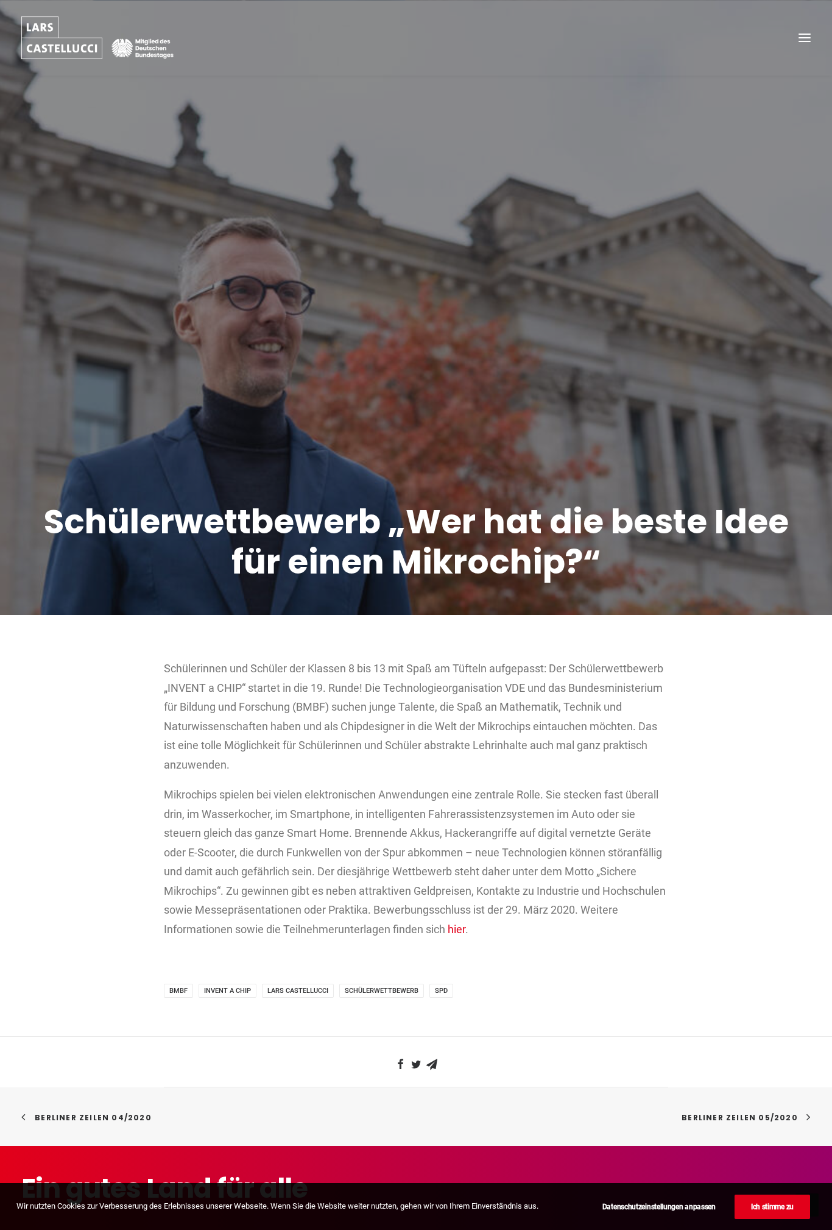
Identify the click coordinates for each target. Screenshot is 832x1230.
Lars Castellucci (297, 991)
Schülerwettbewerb (381, 991)
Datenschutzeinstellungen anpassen (659, 1207)
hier (456, 929)
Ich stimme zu (772, 1207)
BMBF (178, 991)
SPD (441, 991)
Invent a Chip (227, 991)
